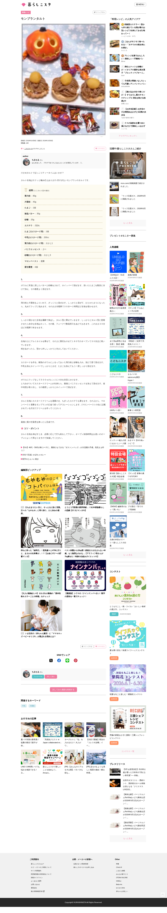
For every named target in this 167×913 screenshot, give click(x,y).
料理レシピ (25, 12)
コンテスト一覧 (127, 751)
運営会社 (34, 888)
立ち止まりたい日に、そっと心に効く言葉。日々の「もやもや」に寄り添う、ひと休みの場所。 (41, 510)
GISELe (118, 881)
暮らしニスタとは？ (37, 864)
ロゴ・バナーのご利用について (41, 867)
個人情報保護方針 (37, 891)
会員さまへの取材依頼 (80, 864)
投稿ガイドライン (37, 877)
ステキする (101, 148)
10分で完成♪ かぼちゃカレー (34, 455)
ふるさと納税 (120, 871)
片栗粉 (32, 706)
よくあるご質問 (36, 881)
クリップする (100, 12)
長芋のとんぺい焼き (30, 459)
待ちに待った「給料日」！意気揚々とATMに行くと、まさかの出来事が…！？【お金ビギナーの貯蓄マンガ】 (41, 553)
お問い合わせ (35, 884)
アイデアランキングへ (128, 136)
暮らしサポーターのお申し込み (83, 867)
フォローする (38, 676)
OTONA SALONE (122, 877)
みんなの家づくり (122, 874)
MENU (141, 4)
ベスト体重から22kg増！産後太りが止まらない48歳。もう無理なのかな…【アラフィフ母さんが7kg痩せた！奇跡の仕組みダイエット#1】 (85, 553)
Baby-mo (119, 884)
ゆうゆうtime (120, 888)
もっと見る (127, 223)
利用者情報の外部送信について (41, 874)
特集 (117, 864)
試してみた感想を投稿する (63, 690)
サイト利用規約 (36, 871)
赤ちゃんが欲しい (122, 891)
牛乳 (23, 706)
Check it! (119, 867)
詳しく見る (51, 676)
